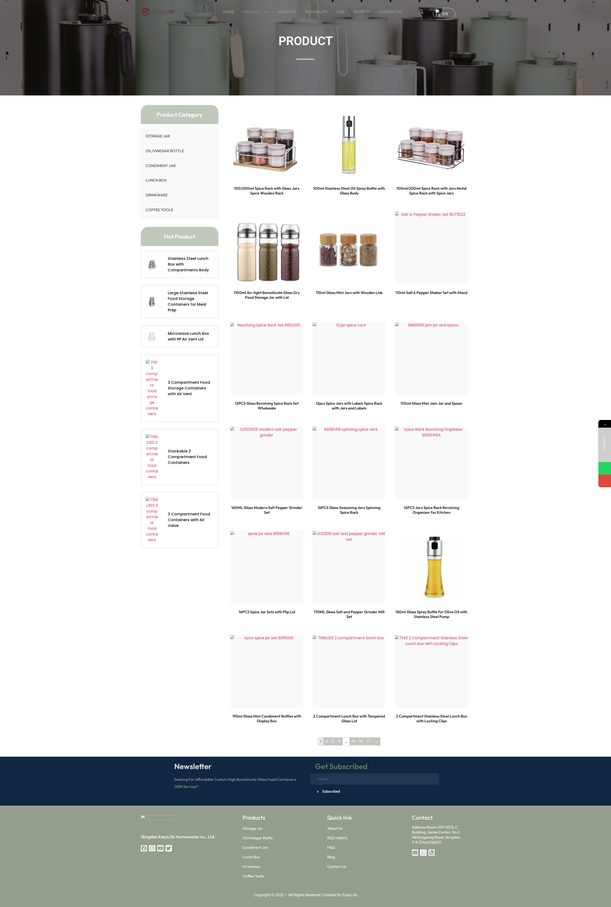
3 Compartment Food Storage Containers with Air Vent (189, 388)
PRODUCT (253, 11)
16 (361, 741)
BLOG (359, 11)
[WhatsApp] (604, 468)
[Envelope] (415, 852)
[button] (421, 12)
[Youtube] (160, 848)
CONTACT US (390, 11)
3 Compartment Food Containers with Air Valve (189, 519)
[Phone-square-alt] (431, 852)
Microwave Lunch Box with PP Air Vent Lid (188, 336)
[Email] (604, 481)
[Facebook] (144, 848)
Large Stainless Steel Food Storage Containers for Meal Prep (188, 301)
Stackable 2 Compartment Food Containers (187, 456)
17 (368, 741)
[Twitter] (168, 848)
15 (353, 741)
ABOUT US (286, 11)
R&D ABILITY (316, 11)
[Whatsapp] (423, 852)
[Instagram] (152, 848)
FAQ (340, 11)
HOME (228, 11)
